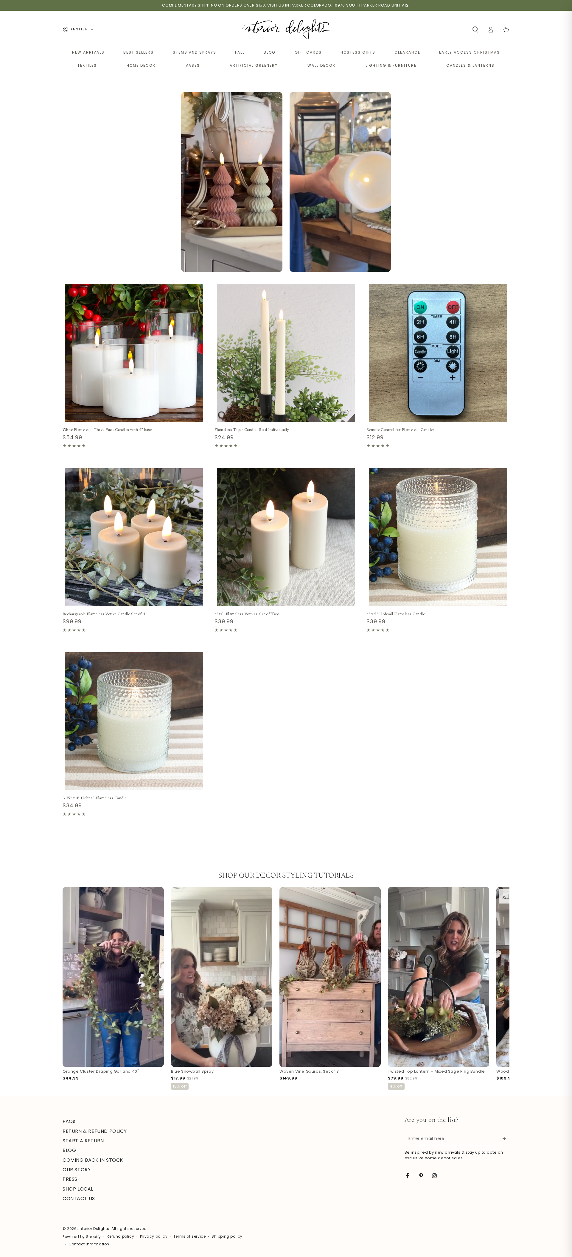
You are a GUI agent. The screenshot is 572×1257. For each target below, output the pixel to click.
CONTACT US (79, 1198)
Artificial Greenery (254, 65)
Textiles (87, 65)
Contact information (89, 1244)
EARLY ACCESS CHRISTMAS (469, 52)
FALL (240, 52)
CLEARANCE (407, 52)
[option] (231, 182)
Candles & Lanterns (470, 65)
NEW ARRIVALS (88, 52)
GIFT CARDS (308, 52)
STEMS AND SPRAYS (194, 52)
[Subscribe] (506, 1138)
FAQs (69, 1121)
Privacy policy (153, 1236)
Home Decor (141, 65)
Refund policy (120, 1236)
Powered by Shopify (82, 1236)
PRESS (70, 1179)
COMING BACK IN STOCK (93, 1160)
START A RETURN (83, 1140)
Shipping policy (227, 1236)
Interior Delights (94, 1228)
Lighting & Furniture (391, 65)
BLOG (270, 52)
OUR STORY (77, 1169)
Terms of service (189, 1236)
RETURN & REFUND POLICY (95, 1131)
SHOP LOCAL (78, 1189)
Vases (193, 65)
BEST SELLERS (138, 52)
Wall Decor (321, 65)
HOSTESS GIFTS (358, 52)
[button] (475, 29)
